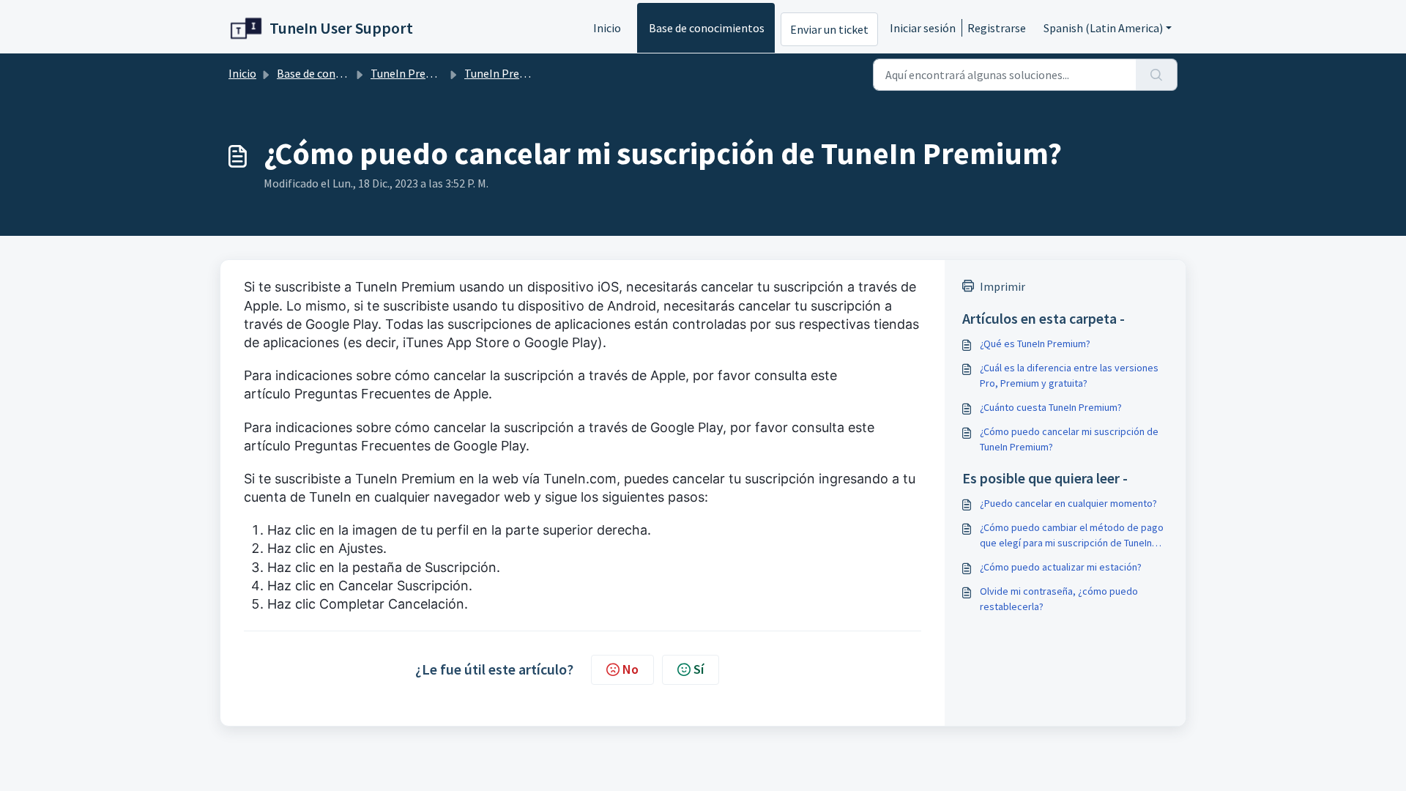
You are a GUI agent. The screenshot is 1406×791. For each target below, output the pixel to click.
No (630, 669)
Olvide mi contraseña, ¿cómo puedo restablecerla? (1059, 598)
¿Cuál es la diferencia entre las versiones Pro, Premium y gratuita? (1069, 375)
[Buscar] (1157, 75)
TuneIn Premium (413, 73)
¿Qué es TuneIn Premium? (1035, 343)
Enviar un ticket (829, 29)
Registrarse (996, 28)
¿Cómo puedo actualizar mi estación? (1061, 566)
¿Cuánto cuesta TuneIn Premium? (1051, 407)
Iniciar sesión (923, 28)
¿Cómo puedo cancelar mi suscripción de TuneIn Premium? (1069, 439)
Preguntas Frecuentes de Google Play (410, 445)
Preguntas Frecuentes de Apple (391, 393)
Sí (698, 669)
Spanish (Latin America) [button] (1103, 28)
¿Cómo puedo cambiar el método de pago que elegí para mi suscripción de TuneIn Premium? (1072, 536)
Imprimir (1002, 286)
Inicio (607, 28)
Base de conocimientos (707, 28)
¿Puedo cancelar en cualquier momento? (1068, 503)
